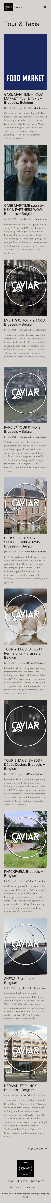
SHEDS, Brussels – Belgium (19, 981)
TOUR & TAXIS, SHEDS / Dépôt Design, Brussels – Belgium (24, 764)
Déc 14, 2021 (10, 108)
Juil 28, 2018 (10, 881)
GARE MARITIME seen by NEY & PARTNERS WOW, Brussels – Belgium (24, 209)
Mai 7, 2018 (9, 988)
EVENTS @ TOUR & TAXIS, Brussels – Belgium (25, 322)
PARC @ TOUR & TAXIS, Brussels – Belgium (22, 429)
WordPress (19, 1193)
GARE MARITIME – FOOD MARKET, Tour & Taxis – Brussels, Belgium (23, 98)
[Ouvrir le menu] (45, 7)
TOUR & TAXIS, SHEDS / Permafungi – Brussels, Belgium (23, 653)
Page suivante (37, 1148)
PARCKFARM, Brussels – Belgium (23, 874)
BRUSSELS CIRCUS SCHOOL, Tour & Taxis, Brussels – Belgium (22, 542)
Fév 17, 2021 (10, 329)
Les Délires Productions (35, 108)
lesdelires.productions (38, 1193)
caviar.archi (18, 7)
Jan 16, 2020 (10, 551)
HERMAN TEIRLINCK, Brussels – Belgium (21, 1088)
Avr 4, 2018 (9, 1095)
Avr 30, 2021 (10, 219)
